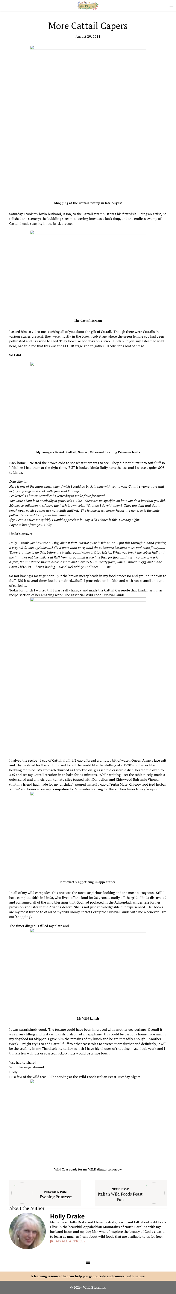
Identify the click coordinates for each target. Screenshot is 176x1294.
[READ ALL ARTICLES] (68, 1241)
